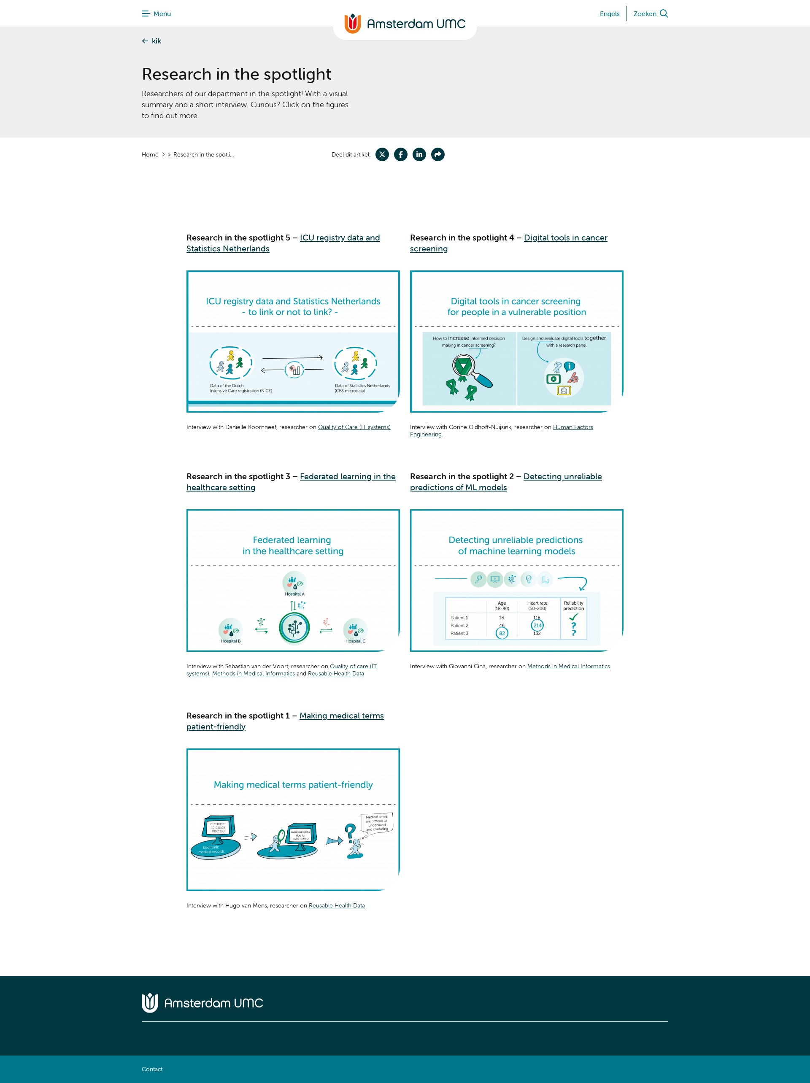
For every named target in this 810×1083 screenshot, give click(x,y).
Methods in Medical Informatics (253, 673)
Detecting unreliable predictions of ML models (506, 481)
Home (150, 154)
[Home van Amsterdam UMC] (405, 1003)
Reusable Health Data (336, 673)
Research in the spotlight (205, 154)
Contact (152, 1069)
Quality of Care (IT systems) (354, 427)
